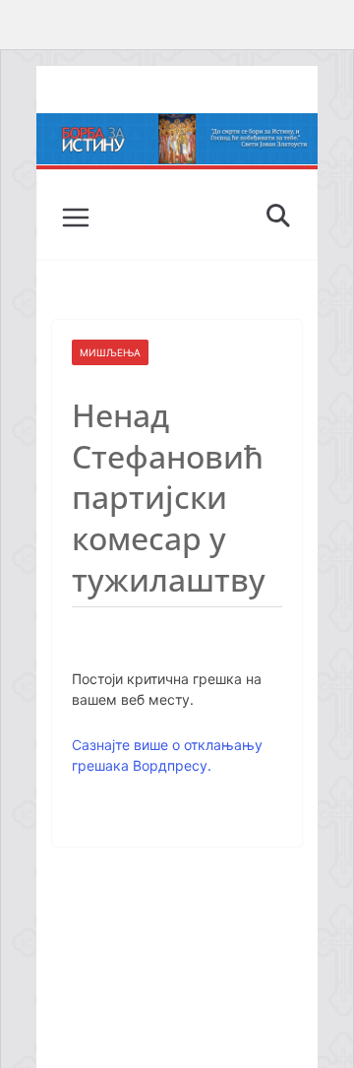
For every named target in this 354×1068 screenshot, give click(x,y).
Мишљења (110, 352)
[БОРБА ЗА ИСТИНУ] (176, 127)
